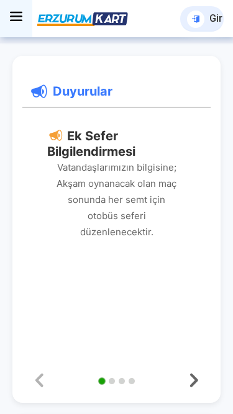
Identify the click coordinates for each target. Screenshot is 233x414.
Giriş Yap (216, 18)
